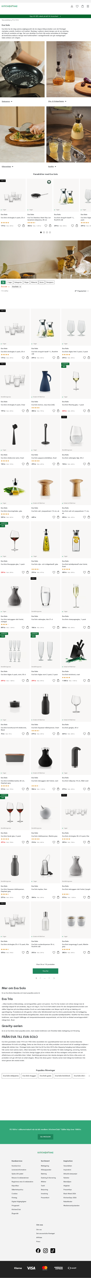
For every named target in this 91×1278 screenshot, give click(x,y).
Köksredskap (6, 166)
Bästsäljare (67, 1182)
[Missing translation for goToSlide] (44, 232)
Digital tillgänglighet (19, 1202)
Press (38, 1241)
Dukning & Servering (48, 1178)
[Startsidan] (9, 6)
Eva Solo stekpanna (11, 1076)
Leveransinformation (19, 1170)
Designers (49, 282)
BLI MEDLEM (45, 1137)
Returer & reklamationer (20, 1178)
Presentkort (45, 1198)
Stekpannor (6, 101)
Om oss (39, 1229)
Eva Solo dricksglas (81, 1076)
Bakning (44, 1174)
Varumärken (6, 20)
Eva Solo (15, 287)
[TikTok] (52, 1250)
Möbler (43, 1182)
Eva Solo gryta (45, 1076)
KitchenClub (16, 1209)
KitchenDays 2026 (69, 1198)
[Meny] (88, 6)
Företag (14, 1198)
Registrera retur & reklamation (22, 1182)
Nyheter (66, 1178)
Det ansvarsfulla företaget (45, 1233)
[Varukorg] (82, 6)
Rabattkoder (67, 1202)
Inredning (44, 1193)
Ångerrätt (15, 1213)
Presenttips (67, 1190)
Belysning (44, 1190)
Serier (42, 282)
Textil (43, 1186)
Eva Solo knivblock (62, 1076)
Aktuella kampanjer (70, 1174)
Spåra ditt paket (17, 1174)
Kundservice (16, 1166)
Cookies (15, 1193)
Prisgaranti (15, 1205)
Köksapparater (46, 1170)
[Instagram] (45, 1250)
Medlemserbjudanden (71, 1205)
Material (34, 282)
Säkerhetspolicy (17, 1190)
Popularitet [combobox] (81, 291)
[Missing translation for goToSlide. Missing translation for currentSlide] (41, 232)
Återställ (4, 287)
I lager (10, 282)
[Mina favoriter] (77, 6)
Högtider (66, 1186)
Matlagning (45, 1166)
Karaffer (51, 166)
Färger (26, 282)
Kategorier (18, 282)
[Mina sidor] (72, 6)
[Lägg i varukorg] (23, 225)
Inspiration (67, 1170)
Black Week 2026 (69, 1193)
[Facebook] (38, 1250)
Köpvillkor (15, 1186)
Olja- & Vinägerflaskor (56, 101)
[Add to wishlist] (19, 225)
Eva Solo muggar (29, 1076)
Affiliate (39, 1237)
